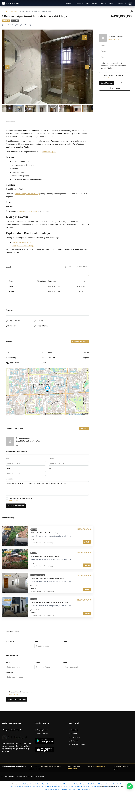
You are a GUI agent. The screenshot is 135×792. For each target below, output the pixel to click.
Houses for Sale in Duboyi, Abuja (95, 786)
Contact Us (122, 3)
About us (112, 3)
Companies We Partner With (13, 730)
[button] (130, 786)
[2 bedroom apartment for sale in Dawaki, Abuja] (15, 583)
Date (36, 641)
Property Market (42, 734)
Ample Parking (14, 321)
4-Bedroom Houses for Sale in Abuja (34, 784)
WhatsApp (36, 441)
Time (65, 641)
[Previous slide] (7, 67)
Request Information (15, 506)
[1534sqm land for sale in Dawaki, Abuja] (15, 559)
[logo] (11, 3)
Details (87, 542)
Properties (74, 730)
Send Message (107, 83)
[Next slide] (87, 67)
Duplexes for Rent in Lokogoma (72, 786)
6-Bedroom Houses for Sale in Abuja (84, 784)
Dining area (12, 326)
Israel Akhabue (37, 543)
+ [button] (8, 370)
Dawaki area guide (49, 152)
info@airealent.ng (99, 767)
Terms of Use (13, 500)
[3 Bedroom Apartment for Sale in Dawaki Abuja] (47, 67)
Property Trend (42, 730)
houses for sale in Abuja (22, 242)
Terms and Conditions (78, 745)
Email (8, 469)
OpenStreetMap (78, 414)
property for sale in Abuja (27, 211)
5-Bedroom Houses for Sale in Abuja (59, 784)
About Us (74, 734)
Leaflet (70, 414)
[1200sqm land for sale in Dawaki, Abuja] (15, 536)
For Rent (78, 3)
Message (9, 479)
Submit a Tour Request (16, 699)
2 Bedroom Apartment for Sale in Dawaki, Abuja (47, 578)
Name (8, 459)
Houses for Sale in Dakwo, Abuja (60, 789)
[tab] (84, 37)
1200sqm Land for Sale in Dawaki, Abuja (44, 533)
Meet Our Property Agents (81, 789)
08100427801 (23, 441)
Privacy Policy (75, 737)
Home (6, 11)
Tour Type (10, 641)
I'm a (50, 469)
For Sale (68, 3)
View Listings (84, 428)
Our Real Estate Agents (53, 786)
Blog (103, 3)
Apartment (14, 11)
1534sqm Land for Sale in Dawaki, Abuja (44, 556)
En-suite (39, 321)
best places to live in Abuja (23, 246)
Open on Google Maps (81, 341)
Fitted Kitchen (42, 326)
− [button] (8, 374)
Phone (51, 459)
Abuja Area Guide (92, 3)
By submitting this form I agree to (20, 499)
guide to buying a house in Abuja (27, 194)
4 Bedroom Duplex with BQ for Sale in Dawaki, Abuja (49, 602)
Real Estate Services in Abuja (34, 786)
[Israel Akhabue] (10, 441)
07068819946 (72, 769)
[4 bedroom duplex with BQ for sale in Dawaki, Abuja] (15, 607)
